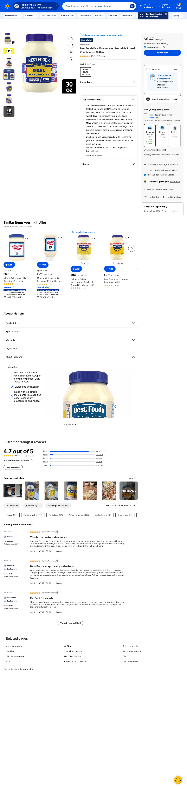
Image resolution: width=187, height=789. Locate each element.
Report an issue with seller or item (162, 170)
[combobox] (99, 6)
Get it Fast (99, 15)
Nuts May (10, 651)
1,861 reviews (29, 456)
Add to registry (174, 197)
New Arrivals (127, 15)
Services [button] (29, 15)
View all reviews (13, 467)
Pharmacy (112, 15)
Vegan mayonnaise (14, 646)
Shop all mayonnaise (73, 651)
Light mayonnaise (130, 661)
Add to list (154, 197)
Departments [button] (11, 15)
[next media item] (71, 60)
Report (59, 551)
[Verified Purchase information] (57, 531)
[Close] (54, 16)
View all (132, 478)
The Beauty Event (145, 15)
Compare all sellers (170, 211)
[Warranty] (133, 340)
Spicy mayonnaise (130, 646)
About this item (14, 313)
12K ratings (101, 56)
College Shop (85, 15)
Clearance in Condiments (75, 661)
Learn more (175, 181)
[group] (92, 56)
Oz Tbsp (67, 646)
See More (68, 424)
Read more (34, 578)
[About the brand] (133, 357)
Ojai (124, 656)
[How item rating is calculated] (32, 460)
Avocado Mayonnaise (132, 651)
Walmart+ (161, 15)
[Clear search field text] (125, 6)
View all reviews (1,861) (70, 623)
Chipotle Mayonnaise (15, 656)
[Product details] (133, 323)
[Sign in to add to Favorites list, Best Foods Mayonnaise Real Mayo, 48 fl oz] (127, 237)
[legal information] (167, 43)
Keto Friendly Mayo (72, 656)
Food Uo (9, 661)
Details (171, 175)
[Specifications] (133, 331)
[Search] (132, 6)
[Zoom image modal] (71, 51)
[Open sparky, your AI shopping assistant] (178, 780)
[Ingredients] (133, 82)
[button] (147, 6)
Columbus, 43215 (158, 150)
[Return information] (163, 47)
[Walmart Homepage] (7, 6)
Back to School (67, 15)
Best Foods (85, 44)
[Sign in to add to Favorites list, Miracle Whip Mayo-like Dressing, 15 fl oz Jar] (26, 237)
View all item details (93, 155)
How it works (162, 87)
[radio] (85, 72)
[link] (129, 491)
